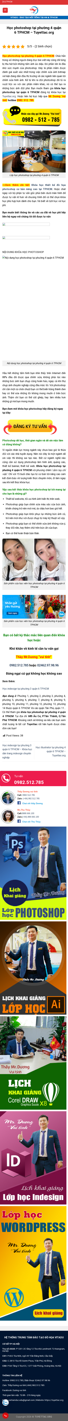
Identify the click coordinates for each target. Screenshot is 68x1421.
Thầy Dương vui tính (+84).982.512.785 (26, 1385)
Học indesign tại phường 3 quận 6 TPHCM (25, 688)
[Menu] (5, 10)
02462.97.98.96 (48, 665)
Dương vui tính (19, 1390)
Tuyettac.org (9, 96)
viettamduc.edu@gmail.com (21, 1400)
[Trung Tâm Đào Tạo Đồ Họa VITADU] (34, 10)
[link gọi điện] (32, 116)
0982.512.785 (18, 665)
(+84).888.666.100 (30, 817)
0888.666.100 (28, 813)
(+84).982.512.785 (31, 798)
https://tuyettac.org (54, 1400)
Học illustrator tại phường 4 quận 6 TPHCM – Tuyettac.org (51, 751)
